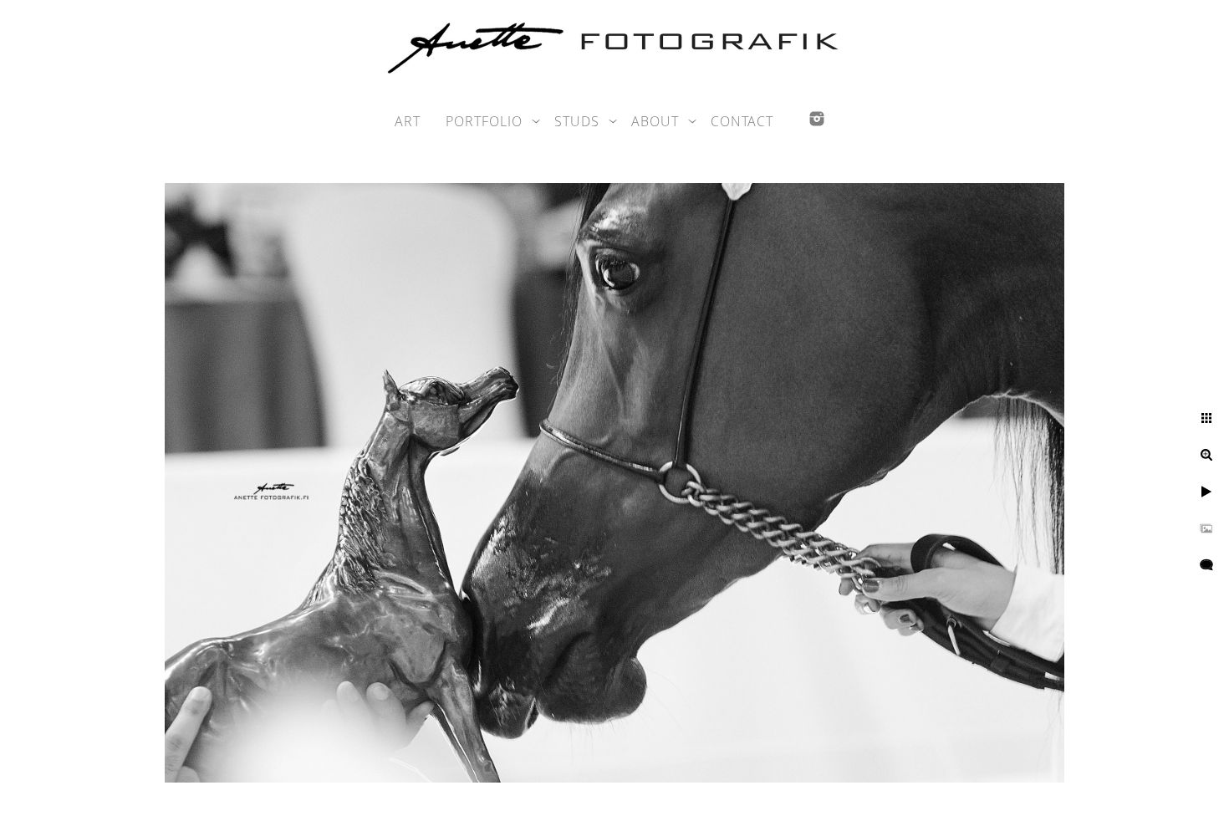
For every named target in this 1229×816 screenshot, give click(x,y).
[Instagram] (817, 119)
